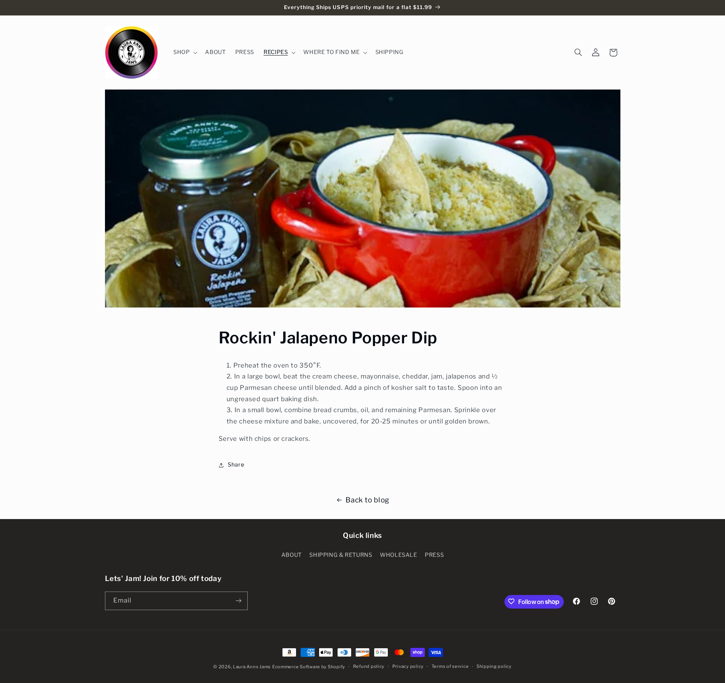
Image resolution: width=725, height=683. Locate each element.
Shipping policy (494, 666)
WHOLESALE (398, 555)
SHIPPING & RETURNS (340, 555)
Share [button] (236, 464)
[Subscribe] (238, 600)
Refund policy (369, 666)
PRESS (434, 555)
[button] (184, 52)
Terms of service (450, 666)
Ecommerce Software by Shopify (308, 666)
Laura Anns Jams (252, 666)
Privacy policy (408, 666)
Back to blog (367, 500)
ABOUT (291, 555)
